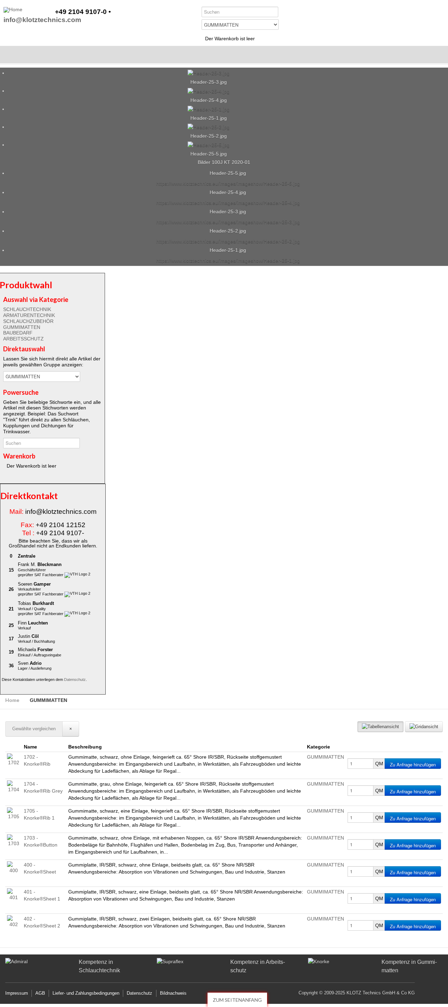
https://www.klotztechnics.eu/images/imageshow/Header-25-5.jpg (228, 183)
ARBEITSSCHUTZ (23, 339)
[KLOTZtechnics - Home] (13, 10)
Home (12, 700)
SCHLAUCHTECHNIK (27, 309)
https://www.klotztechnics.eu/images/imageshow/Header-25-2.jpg (228, 241)
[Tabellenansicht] (380, 726)
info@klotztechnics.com (42, 20)
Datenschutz (75, 679)
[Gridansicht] (424, 726)
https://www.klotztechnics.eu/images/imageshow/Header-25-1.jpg (228, 260)
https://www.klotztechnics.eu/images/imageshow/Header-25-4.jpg (228, 203)
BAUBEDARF (18, 333)
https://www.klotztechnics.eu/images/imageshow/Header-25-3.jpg (228, 222)
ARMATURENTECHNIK (29, 315)
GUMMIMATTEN (21, 327)
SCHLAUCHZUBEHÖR (28, 321)
